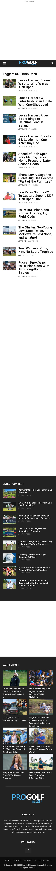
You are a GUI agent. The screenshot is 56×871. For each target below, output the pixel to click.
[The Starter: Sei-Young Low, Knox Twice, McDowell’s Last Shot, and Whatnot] (9, 230)
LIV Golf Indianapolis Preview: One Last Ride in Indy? (35, 504)
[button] (4, 63)
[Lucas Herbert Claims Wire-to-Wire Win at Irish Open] (9, 83)
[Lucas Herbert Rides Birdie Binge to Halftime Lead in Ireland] (9, 118)
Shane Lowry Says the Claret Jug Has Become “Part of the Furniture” (35, 178)
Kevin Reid (22, 255)
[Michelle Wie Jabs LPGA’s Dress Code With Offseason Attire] (41, 762)
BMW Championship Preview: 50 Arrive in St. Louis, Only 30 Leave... (34, 517)
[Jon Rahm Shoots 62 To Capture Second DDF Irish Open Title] (9, 195)
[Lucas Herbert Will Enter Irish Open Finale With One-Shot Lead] (9, 101)
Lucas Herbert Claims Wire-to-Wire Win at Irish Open (34, 83)
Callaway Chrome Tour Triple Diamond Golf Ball (32, 555)
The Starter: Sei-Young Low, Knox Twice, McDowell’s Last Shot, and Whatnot (35, 232)
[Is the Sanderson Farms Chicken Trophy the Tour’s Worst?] (41, 736)
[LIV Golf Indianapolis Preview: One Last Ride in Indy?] (9, 506)
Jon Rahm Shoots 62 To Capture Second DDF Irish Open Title (35, 195)
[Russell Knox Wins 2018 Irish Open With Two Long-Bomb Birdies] (9, 265)
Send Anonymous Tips (42, 860)
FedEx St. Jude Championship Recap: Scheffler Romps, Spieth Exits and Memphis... (33, 583)
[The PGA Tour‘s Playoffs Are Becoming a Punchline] (9, 532)
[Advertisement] (28, 30)
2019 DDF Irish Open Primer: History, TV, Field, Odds (33, 213)
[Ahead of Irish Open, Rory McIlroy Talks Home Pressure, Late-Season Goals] (9, 157)
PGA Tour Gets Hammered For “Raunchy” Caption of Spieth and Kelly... (14, 749)
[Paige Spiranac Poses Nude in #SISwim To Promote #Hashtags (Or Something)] (41, 707)
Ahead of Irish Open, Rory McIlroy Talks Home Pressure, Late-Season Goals (34, 159)
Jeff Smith (22, 90)
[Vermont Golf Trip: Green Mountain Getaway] (9, 493)
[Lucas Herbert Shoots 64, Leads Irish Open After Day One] (9, 139)
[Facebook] (28, 850)
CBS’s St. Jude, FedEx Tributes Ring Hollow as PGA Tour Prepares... (35, 542)
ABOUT (7, 860)
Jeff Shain (22, 241)
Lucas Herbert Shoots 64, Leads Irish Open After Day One (34, 139)
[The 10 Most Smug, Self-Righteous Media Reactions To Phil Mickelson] (41, 678)
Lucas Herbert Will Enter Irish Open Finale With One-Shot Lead (35, 101)
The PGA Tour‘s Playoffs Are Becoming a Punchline (32, 530)
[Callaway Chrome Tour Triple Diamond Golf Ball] (9, 558)
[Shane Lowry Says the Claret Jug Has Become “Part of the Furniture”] (9, 177)
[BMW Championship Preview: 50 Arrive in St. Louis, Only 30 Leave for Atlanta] (9, 519)
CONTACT (17, 860)
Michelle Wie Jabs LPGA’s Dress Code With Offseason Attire (40, 775)
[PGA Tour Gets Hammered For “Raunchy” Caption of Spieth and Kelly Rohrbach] (15, 736)
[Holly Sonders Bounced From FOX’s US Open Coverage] (15, 762)
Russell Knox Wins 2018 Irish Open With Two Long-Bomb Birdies (33, 267)
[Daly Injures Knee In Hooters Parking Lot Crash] (15, 707)
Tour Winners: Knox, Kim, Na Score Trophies (35, 250)
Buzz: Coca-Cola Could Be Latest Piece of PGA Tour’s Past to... (34, 568)
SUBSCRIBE (27, 860)
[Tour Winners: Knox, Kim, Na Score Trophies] (9, 251)
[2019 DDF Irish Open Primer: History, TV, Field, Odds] (9, 213)
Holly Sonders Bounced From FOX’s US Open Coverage (13, 775)
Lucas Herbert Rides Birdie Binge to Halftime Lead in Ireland (33, 120)
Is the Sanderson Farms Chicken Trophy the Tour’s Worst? (40, 749)
